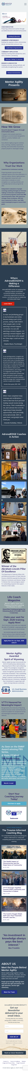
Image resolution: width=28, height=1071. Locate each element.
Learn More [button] (8, 304)
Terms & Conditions (15, 1061)
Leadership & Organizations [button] (14, 47)
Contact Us (6, 1061)
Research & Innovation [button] (14, 72)
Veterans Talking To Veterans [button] (14, 59)
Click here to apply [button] (14, 803)
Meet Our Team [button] (9, 992)
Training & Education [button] (14, 36)
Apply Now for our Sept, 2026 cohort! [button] (14, 642)
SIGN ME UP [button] (14, 1037)
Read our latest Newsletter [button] (14, 1053)
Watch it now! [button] (8, 783)
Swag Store (14, 1064)
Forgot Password (20, 1063)
